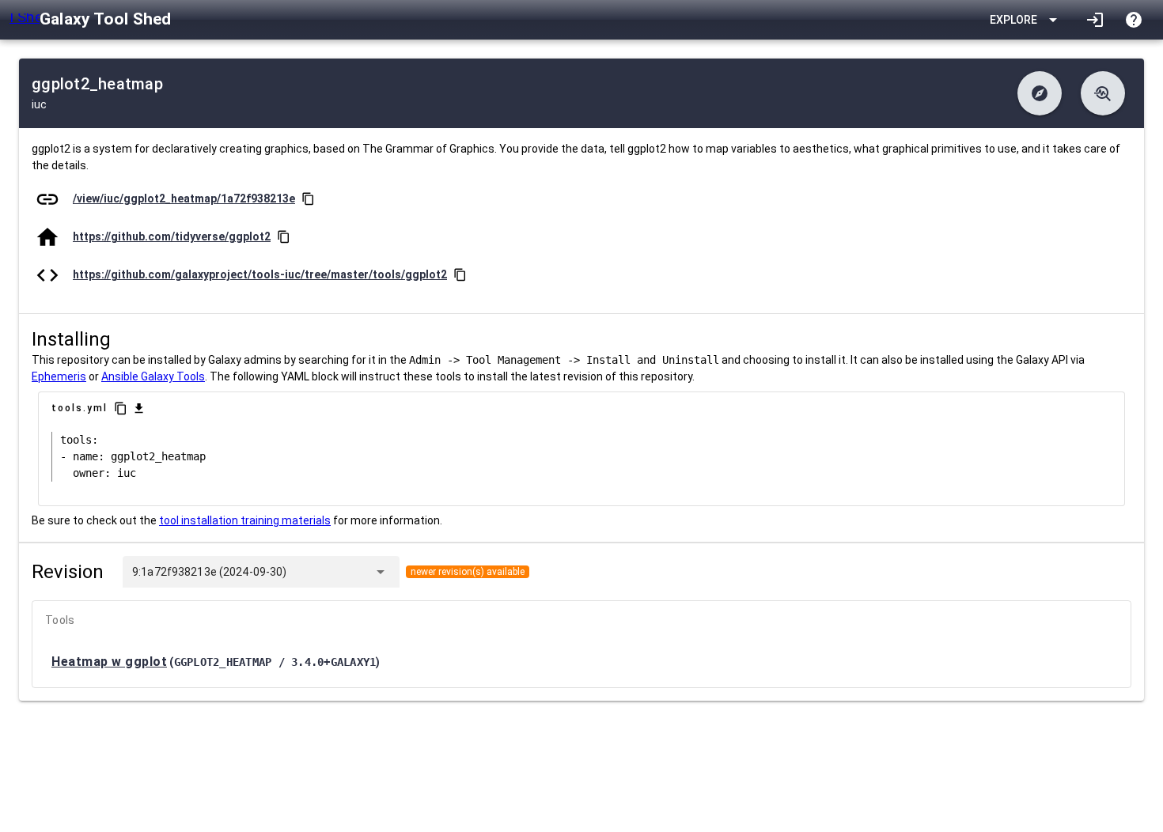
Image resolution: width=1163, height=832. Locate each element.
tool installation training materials (245, 520)
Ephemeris (59, 376)
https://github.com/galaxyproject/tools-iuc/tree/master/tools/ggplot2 (260, 274)
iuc (39, 104)
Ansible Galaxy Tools (153, 376)
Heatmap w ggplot (109, 661)
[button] (1039, 93)
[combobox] (326, 571)
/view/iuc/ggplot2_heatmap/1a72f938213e (184, 198)
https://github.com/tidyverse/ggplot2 (172, 236)
